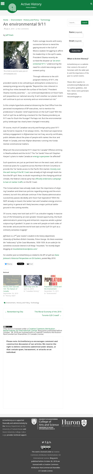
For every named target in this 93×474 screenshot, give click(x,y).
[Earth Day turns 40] (33, 280)
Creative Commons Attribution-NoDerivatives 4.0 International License (29, 329)
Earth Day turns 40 (31, 286)
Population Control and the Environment (52, 287)
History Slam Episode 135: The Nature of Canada (11, 288)
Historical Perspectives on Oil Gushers (26, 258)
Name (75, 32)
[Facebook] (45, 442)
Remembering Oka (14, 311)
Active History (31, 4)
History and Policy (31, 20)
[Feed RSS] (50, 442)
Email (75, 41)
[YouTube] (48, 442)
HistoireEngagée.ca (74, 97)
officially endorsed (43, 179)
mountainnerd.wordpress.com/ (25, 249)
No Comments (23, 29)
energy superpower (41, 156)
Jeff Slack (9, 35)
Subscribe (76, 50)
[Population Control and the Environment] (53, 280)
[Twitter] (43, 442)
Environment (16, 20)
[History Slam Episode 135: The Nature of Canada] (12, 280)
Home (5, 20)
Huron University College (11, 432)
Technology (45, 20)
